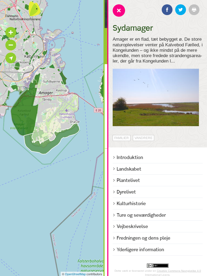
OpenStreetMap (75, 274)
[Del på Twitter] (180, 9)
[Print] (194, 9)
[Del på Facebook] (167, 9)
